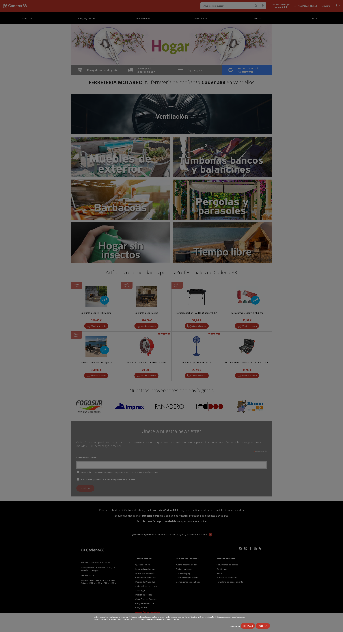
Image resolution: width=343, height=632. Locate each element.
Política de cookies (172, 619)
